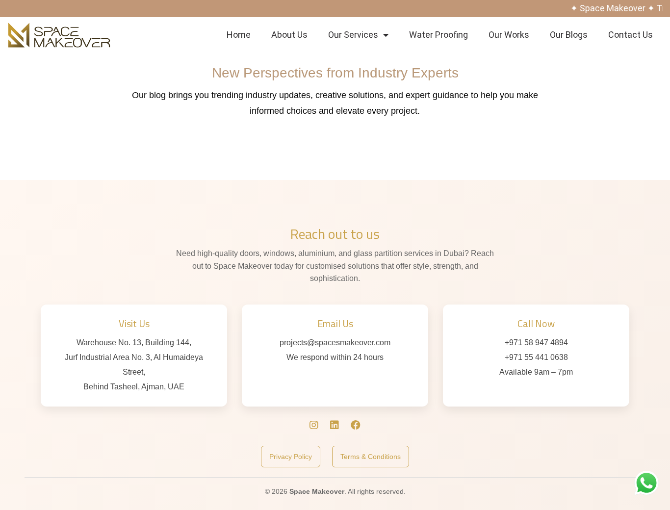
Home (239, 34)
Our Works (509, 34)
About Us (289, 34)
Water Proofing (438, 34)
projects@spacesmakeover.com (335, 342)
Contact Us (630, 34)
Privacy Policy (290, 456)
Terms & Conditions (370, 456)
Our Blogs (569, 34)
